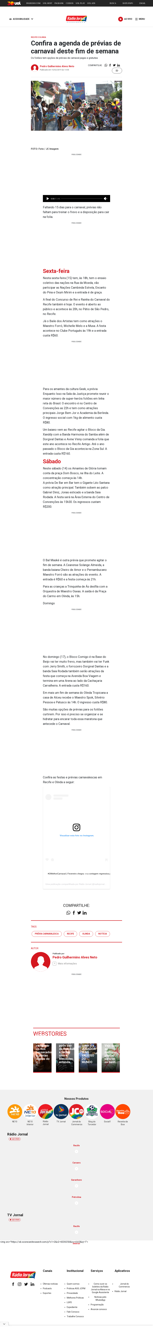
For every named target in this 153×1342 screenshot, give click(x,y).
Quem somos (73, 1284)
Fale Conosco (73, 1312)
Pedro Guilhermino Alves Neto (57, 66)
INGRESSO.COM (33, 3)
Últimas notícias (50, 1284)
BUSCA (113, 3)
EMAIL (142, 3)
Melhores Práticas (75, 1298)
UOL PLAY (80, 3)
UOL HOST (47, 3)
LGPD (69, 1302)
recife (70, 934)
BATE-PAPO (128, 3)
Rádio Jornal (85, 884)
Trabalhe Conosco (75, 1316)
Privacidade (72, 1293)
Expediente (72, 1307)
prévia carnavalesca (47, 934)
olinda (86, 934)
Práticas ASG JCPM (76, 1288)
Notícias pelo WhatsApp (100, 1298)
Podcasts (47, 1288)
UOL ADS (91, 3)
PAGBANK (59, 3)
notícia (102, 934)
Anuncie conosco (99, 1309)
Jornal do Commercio (124, 1285)
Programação (97, 1304)
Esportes (47, 1293)
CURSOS (69, 3)
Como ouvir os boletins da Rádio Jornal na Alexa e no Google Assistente (100, 1288)
